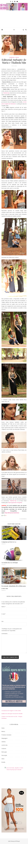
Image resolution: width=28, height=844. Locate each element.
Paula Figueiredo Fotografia (15, 502)
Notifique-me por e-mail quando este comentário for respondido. (11, 629)
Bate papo (4, 752)
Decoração (4, 755)
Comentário (4, 633)
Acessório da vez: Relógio (9, 562)
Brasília (3, 762)
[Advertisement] (14, 19)
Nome (3, 606)
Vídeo (2, 758)
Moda (17, 57)
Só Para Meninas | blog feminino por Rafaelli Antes (14, 6)
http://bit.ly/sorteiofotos (11, 512)
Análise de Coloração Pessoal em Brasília (11, 713)
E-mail (3, 614)
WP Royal (17, 841)
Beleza (3, 731)
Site (2, 621)
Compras (12, 57)
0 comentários (23, 518)
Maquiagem (4, 738)
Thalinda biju (6, 93)
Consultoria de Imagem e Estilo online (11, 710)
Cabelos (3, 741)
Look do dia (4, 745)
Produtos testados (6, 735)
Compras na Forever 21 (8, 542)
